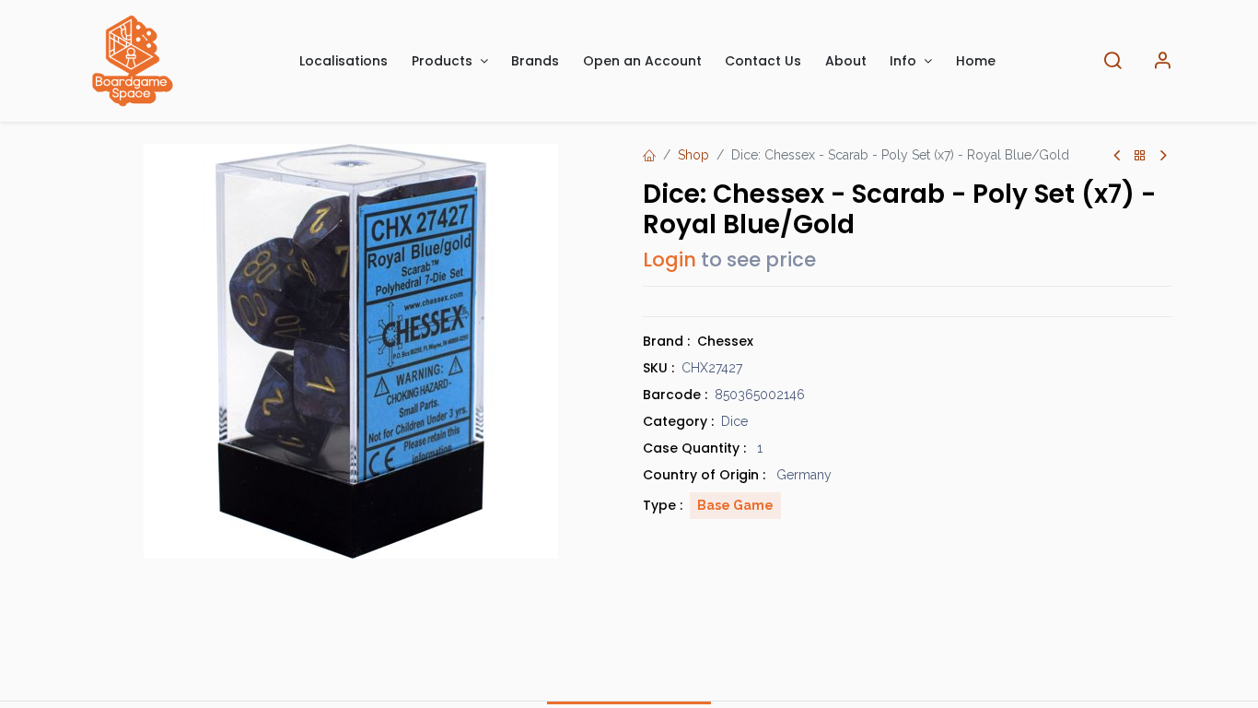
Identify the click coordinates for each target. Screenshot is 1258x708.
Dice (734, 421)
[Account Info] (1162, 61)
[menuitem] (344, 61)
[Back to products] (1140, 156)
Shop (693, 155)
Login (669, 259)
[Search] (1112, 61)
